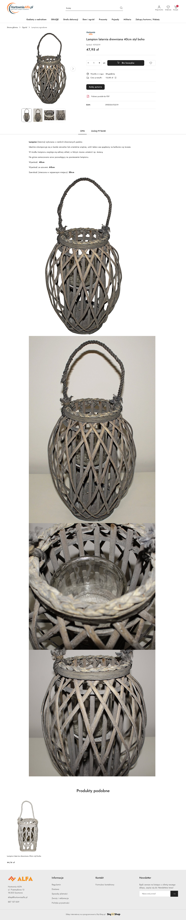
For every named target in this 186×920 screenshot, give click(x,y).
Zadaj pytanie (95, 87)
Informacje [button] (58, 878)
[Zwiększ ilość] (99, 63)
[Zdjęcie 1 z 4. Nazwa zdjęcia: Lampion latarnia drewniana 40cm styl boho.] (27, 115)
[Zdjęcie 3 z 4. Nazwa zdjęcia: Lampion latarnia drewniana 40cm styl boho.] (49, 115)
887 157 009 (13, 901)
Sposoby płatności (60, 893)
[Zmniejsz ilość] (88, 63)
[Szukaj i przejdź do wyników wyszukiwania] (121, 8)
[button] (73, 68)
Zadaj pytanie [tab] (98, 131)
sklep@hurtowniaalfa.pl (17, 897)
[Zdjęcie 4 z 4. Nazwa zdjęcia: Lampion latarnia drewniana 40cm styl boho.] (60, 115)
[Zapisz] (174, 894)
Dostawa (55, 889)
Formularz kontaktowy (105, 884)
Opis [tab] (82, 131)
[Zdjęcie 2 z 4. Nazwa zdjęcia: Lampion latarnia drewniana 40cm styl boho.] (38, 115)
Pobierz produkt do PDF (100, 96)
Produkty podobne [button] (93, 791)
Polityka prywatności (60, 902)
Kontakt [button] (100, 878)
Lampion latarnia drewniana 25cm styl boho (24, 856)
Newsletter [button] (145, 878)
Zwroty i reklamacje (60, 898)
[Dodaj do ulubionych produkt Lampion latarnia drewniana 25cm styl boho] (45, 801)
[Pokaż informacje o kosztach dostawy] (115, 77)
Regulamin (56, 884)
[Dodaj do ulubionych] (151, 63)
